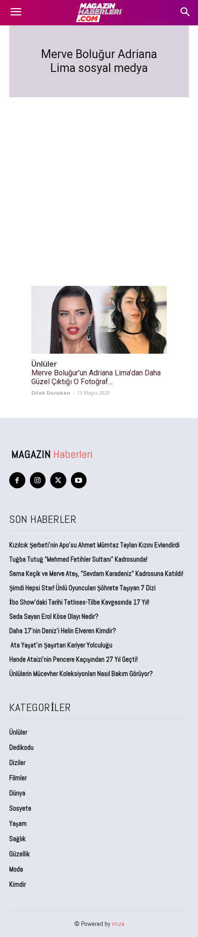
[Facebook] (17, 480)
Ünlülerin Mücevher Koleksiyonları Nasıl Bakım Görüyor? (81, 673)
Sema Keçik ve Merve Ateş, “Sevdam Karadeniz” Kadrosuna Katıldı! (96, 573)
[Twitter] (58, 480)
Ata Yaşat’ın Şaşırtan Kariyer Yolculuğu (60, 644)
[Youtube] (79, 480)
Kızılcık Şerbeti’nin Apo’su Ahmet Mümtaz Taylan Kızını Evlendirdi (94, 544)
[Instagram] (38, 480)
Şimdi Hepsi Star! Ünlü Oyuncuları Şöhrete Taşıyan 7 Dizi (82, 587)
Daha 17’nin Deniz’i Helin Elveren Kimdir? (62, 630)
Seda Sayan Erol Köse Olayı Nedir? (54, 616)
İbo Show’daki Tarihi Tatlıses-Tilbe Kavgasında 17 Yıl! (79, 602)
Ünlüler (44, 364)
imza (118, 923)
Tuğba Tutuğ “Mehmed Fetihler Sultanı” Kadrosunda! (78, 559)
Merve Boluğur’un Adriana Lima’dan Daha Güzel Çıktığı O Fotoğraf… (96, 377)
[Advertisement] (99, 180)
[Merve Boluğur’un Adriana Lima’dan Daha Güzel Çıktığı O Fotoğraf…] (99, 320)
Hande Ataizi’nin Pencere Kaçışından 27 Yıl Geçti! (73, 659)
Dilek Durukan (50, 392)
